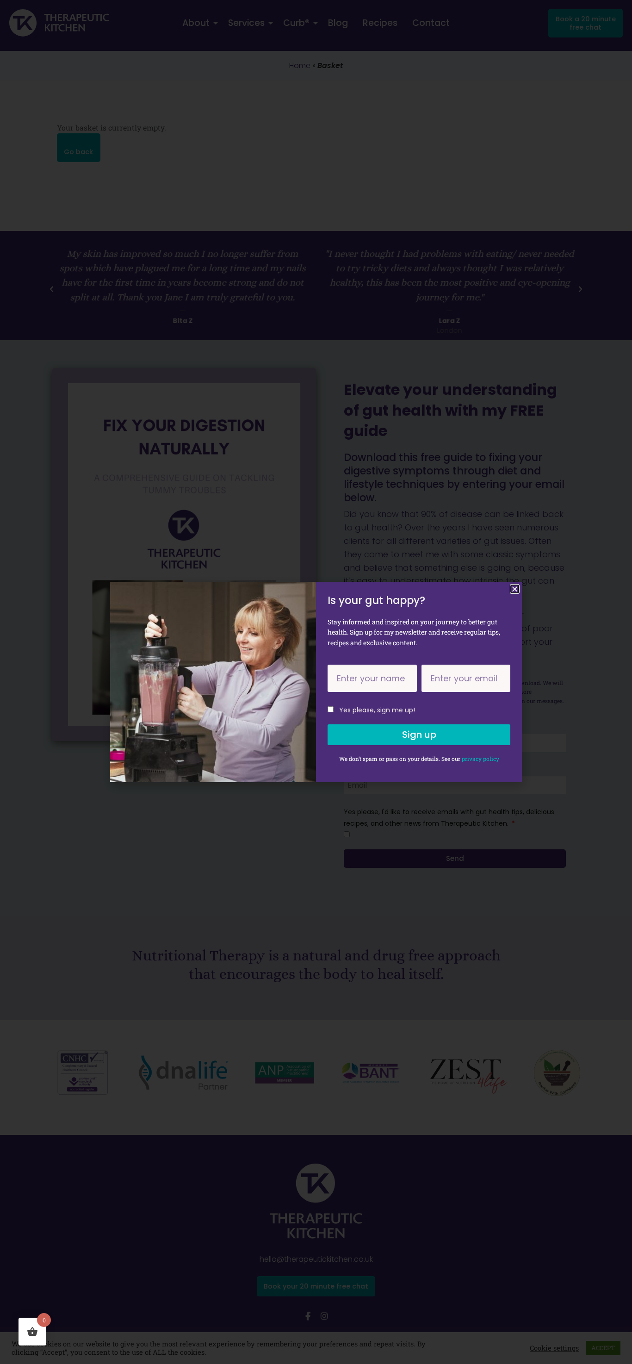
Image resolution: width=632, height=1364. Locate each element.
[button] (514, 588)
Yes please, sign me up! (377, 710)
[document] (316, 682)
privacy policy (480, 758)
